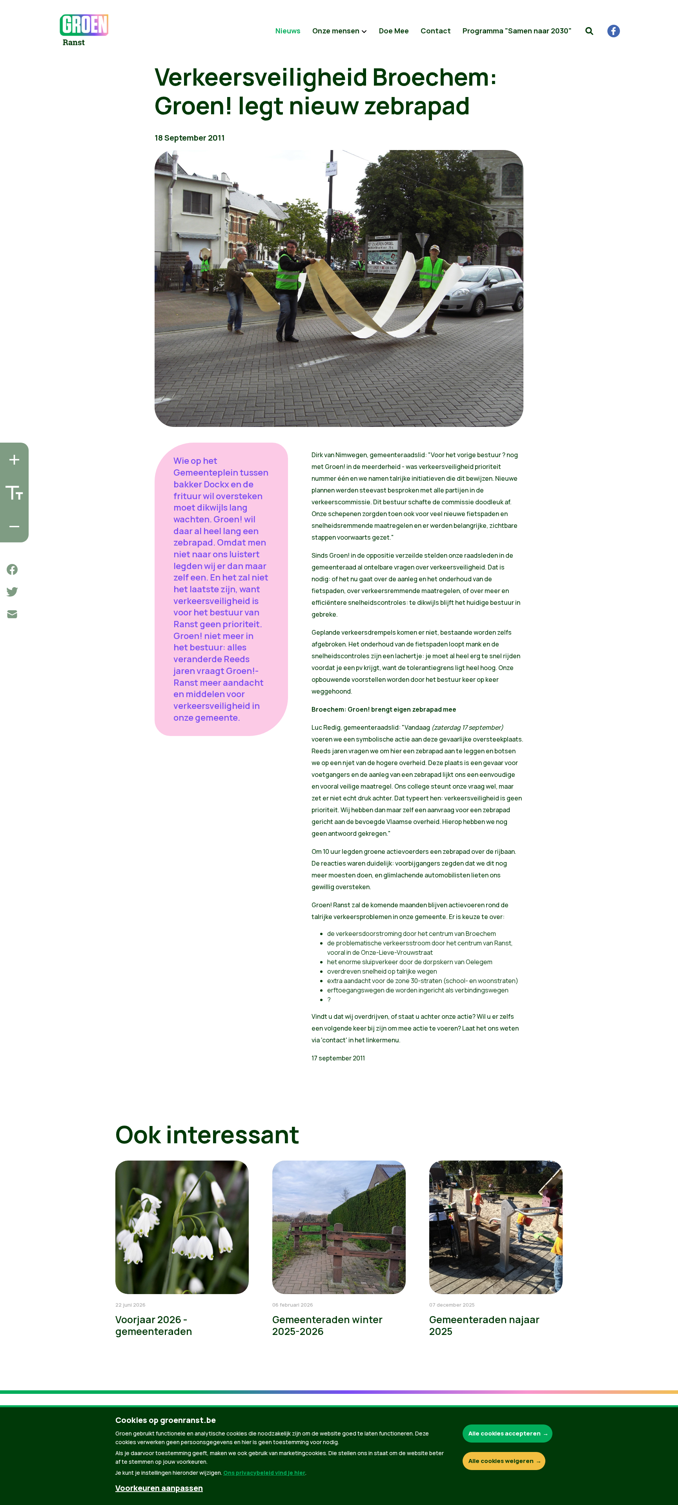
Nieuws (288, 30)
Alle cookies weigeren (501, 1461)
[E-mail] (12, 614)
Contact (436, 30)
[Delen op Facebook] (12, 569)
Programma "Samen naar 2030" (517, 30)
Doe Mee (394, 30)
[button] (589, 31)
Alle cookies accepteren (504, 1433)
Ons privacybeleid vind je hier (264, 1472)
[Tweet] (12, 592)
